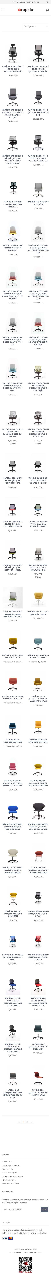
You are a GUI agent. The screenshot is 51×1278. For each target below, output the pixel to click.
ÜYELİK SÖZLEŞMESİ (10, 1173)
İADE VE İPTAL (7, 1169)
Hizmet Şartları (9, 1180)
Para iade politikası (10, 1184)
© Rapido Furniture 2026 (25, 1249)
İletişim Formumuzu (24, 1233)
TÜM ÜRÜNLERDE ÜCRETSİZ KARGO (25, 2)
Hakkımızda (7, 1162)
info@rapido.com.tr (27, 1230)
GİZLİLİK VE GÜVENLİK (11, 1166)
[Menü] (3, 9)
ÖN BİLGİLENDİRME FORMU (13, 1176)
